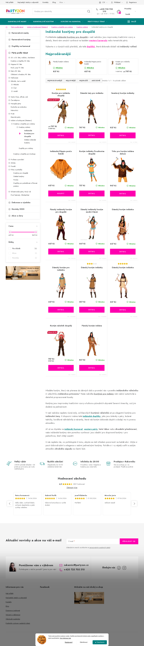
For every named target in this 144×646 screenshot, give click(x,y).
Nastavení (68, 642)
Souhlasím (101, 642)
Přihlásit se (129, 541)
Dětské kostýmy (19, 176)
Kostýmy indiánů (24, 127)
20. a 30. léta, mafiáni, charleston (23, 57)
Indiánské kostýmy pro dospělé (29, 133)
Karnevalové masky (20, 33)
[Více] (131, 21)
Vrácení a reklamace (13, 615)
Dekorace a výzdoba (21, 202)
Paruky (16, 180)
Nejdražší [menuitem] (83, 81)
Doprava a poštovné (13, 610)
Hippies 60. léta (16, 64)
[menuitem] (18, 21)
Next (134, 503)
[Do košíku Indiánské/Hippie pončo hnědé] (61, 193)
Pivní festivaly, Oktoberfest (20, 195)
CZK (104, 2)
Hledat (89, 11)
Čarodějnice (15, 100)
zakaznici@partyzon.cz (76, 565)
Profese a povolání (17, 159)
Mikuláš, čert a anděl (18, 81)
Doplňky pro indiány (26, 148)
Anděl (16, 91)
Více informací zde (65, 638)
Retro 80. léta (15, 71)
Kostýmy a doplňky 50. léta (20, 61)
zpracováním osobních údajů (99, 547)
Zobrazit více (72, 487)
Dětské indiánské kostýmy (30, 141)
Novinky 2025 (18, 209)
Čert (15, 88)
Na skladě (24, 248)
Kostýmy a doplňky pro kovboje (24, 154)
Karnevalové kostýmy (21, 39)
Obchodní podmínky (13, 619)
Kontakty (45, 2)
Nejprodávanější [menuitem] (54, 81)
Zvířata (13, 163)
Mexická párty (15, 117)
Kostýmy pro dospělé (21, 173)
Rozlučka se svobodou (19, 107)
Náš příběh (9, 2)
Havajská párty (16, 104)
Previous (9, 503)
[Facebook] (119, 568)
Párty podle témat (20, 53)
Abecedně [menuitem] (96, 81)
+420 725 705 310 (106, 10)
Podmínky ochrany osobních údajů (18, 623)
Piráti (12, 114)
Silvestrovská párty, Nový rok (21, 192)
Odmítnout (83, 642)
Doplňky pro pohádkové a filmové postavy (25, 184)
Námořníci (14, 110)
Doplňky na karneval (21, 46)
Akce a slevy (17, 215)
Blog (54, 2)
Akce (24, 253)
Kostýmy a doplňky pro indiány (24, 124)
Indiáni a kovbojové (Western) (21, 120)
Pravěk (13, 166)
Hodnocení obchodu (72, 478)
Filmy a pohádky (16, 170)
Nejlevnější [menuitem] (71, 81)
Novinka (24, 258)
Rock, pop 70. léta (17, 68)
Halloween (14, 78)
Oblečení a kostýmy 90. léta (21, 74)
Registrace (132, 2)
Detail (61, 135)
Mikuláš (16, 84)
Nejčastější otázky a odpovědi (28, 2)
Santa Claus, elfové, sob (19, 97)
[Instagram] (124, 568)
